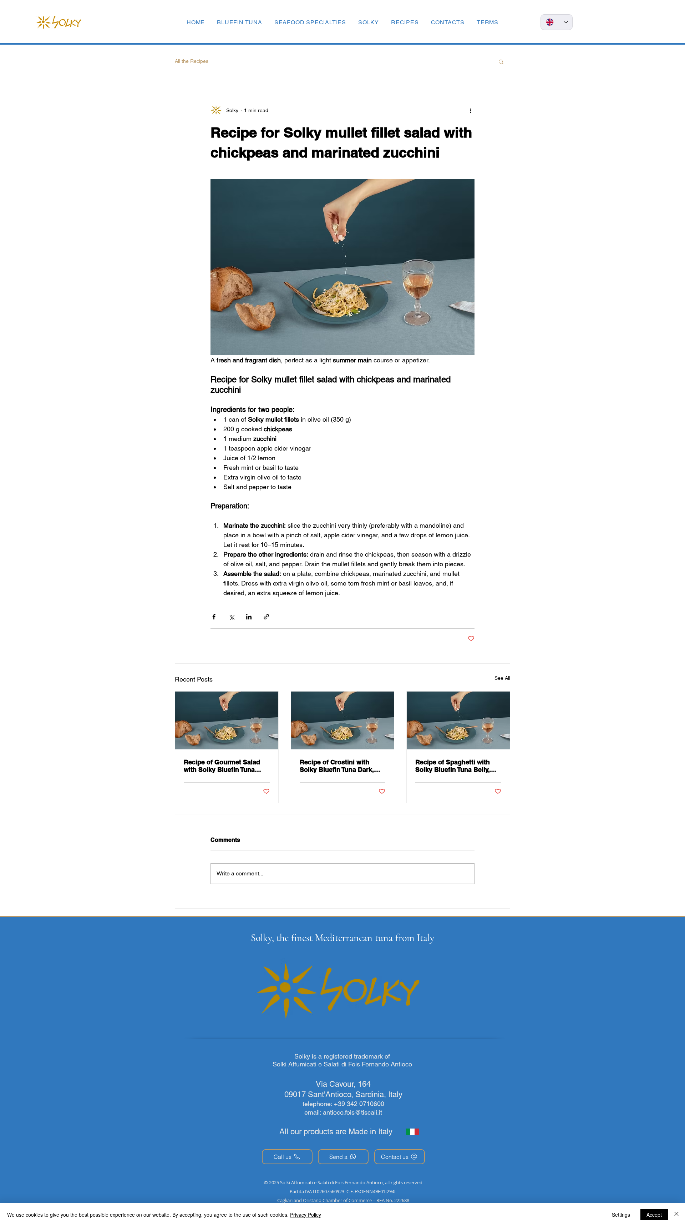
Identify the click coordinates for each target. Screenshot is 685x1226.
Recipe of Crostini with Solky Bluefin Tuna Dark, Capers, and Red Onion (337, 765)
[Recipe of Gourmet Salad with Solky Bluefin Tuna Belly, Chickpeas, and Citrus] (226, 720)
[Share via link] (266, 616)
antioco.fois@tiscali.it (352, 1112)
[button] (487, 22)
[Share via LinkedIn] (248, 616)
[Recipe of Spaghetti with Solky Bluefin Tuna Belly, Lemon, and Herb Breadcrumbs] (458, 720)
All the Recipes (191, 61)
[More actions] (470, 110)
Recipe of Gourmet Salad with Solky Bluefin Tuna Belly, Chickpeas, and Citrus (226, 765)
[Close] (676, 1214)
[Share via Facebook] (213, 616)
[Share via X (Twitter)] (231, 616)
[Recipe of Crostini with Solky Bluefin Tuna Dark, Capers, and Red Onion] (342, 720)
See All (502, 678)
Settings (621, 1214)
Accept (654, 1214)
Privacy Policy (305, 1214)
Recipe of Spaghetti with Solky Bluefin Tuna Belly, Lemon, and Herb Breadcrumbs (452, 765)
